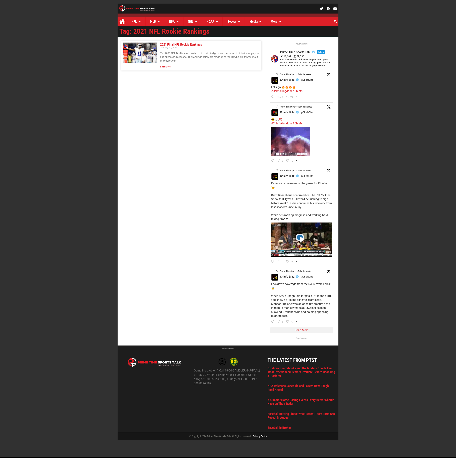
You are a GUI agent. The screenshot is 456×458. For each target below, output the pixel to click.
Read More (165, 67)
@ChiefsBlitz (307, 80)
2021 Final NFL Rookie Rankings (181, 44)
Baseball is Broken (280, 428)
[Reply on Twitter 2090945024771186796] (273, 97)
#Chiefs (297, 91)
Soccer (231, 21)
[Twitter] (321, 8)
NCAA (210, 21)
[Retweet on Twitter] (277, 74)
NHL (190, 21)
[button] (335, 21)
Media (254, 21)
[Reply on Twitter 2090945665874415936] (273, 160)
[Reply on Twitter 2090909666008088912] (273, 261)
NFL (134, 21)
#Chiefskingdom (281, 91)
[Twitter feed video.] (290, 141)
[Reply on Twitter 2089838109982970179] (273, 321)
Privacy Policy (260, 436)
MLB (153, 21)
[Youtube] (335, 8)
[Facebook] (328, 8)
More (274, 21)
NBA (172, 21)
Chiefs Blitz (287, 80)
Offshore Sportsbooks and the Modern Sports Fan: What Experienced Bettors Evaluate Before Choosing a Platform (301, 372)
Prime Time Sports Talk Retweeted (296, 74)
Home (122, 21)
